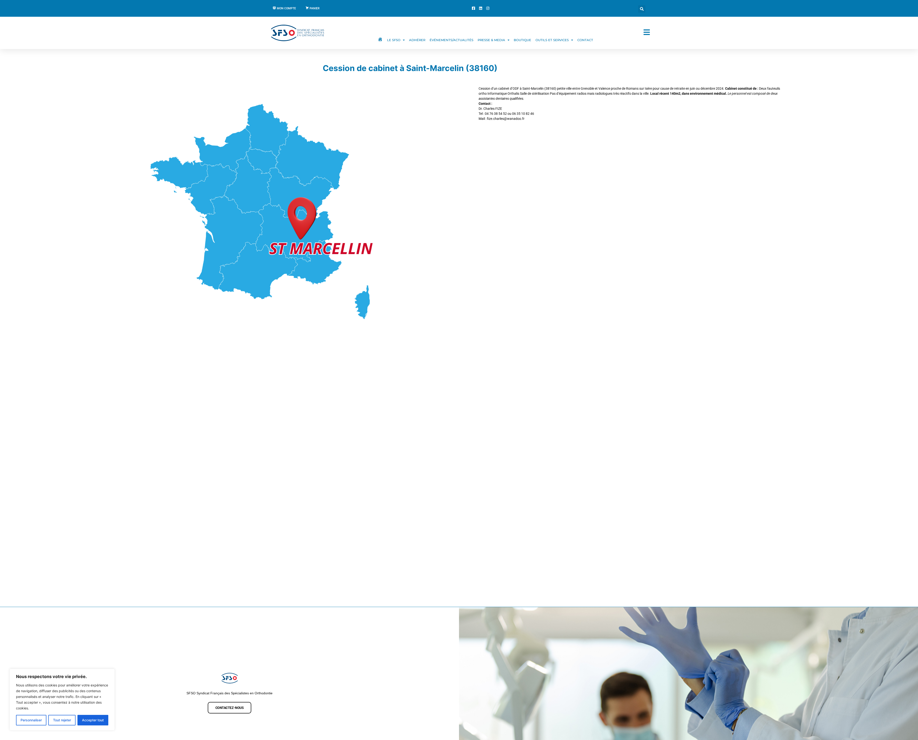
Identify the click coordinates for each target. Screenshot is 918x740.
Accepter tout (93, 720)
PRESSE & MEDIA (491, 40)
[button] (641, 9)
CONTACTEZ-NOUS (229, 708)
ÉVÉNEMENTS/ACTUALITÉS (451, 40)
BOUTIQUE (522, 40)
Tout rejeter (62, 720)
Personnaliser (31, 720)
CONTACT (585, 40)
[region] (62, 699)
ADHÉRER (417, 40)
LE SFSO (393, 40)
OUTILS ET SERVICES (552, 40)
